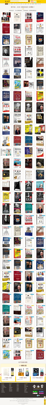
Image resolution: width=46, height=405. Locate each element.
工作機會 (2, 389)
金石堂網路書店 (3, 386)
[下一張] (45, 374)
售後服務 (18, 388)
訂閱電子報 (10, 388)
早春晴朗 (22, 2)
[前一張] (0, 374)
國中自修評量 (11, 2)
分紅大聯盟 (25, 388)
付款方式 (18, 386)
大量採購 (25, 389)
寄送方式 (18, 387)
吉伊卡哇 (27, 2)
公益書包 (24, 2)
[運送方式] (45, 404)
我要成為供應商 (26, 386)
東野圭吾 (16, 2)
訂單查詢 (10, 386)
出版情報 (2, 388)
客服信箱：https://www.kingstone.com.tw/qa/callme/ (23, 401)
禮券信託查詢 (10, 389)
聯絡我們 (18, 389)
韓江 (14, 2)
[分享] (45, 402)
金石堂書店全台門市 (3, 387)
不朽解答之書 (18, 2)
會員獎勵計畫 (10, 387)
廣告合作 (25, 387)
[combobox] (19, 1)
